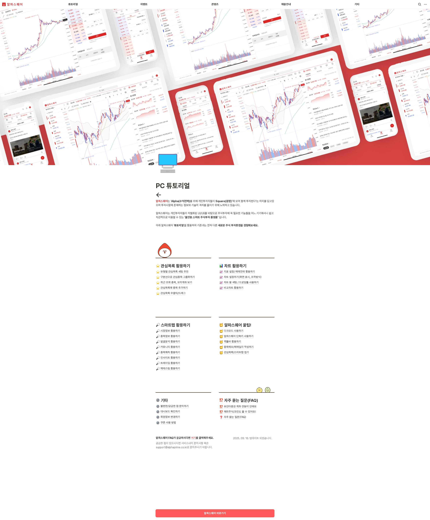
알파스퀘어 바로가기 (215, 513)
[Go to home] (12, 4)
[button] (419, 4)
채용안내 (286, 4)
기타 (357, 4)
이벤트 (143, 4)
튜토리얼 (73, 4)
